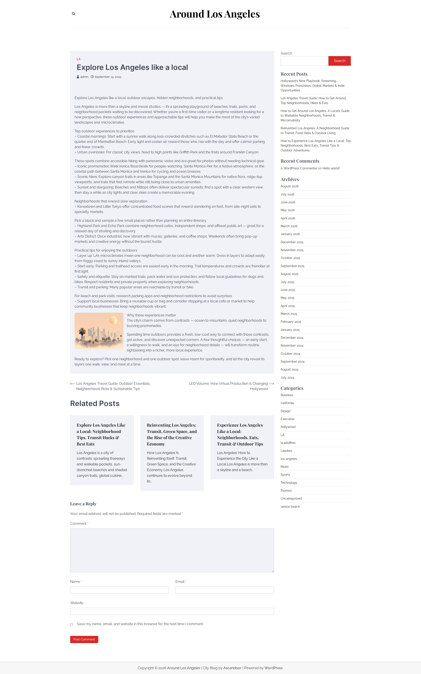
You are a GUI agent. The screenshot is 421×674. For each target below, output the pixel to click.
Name (76, 582)
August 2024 (289, 369)
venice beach (290, 506)
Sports (285, 474)
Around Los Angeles (215, 14)
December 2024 (292, 337)
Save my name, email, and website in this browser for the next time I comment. (140, 624)
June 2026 (288, 202)
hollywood (288, 427)
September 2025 (293, 266)
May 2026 (287, 210)
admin (84, 76)
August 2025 (289, 274)
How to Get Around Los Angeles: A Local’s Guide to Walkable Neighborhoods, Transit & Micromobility (315, 115)
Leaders (286, 450)
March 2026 (289, 226)
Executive (287, 418)
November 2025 (292, 250)
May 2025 (287, 298)
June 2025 (288, 289)
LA (78, 59)
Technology (289, 482)
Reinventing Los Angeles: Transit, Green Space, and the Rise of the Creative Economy (172, 434)
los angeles (289, 458)
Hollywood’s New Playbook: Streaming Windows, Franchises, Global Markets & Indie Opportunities (312, 85)
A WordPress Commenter (299, 168)
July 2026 (287, 194)
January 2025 (290, 329)
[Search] (73, 14)
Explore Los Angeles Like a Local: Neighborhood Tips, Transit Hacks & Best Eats (101, 434)
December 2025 (292, 242)
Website (76, 603)
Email (180, 582)
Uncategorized (291, 498)
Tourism (286, 490)
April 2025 (288, 305)
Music (285, 466)
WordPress (273, 668)
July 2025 (287, 282)
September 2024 (293, 361)
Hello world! (331, 168)
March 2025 (289, 313)
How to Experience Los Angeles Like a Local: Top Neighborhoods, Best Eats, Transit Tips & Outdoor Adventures (316, 145)
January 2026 (290, 234)
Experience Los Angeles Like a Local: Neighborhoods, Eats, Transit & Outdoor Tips (240, 434)
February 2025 (291, 321)
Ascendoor (232, 668)
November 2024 (292, 345)
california (287, 403)
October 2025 (290, 258)
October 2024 (290, 353)
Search (286, 53)
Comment (79, 523)
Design (286, 411)
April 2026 (288, 218)
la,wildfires (288, 442)
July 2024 (287, 377)
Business (287, 395)
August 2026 (289, 186)
